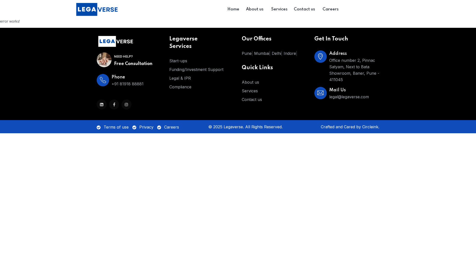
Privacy (146, 127)
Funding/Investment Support (196, 69)
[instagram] (126, 104)
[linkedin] (102, 104)
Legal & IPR (180, 78)
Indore (290, 53)
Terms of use (116, 127)
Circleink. (370, 126)
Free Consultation (133, 64)
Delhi (276, 53)
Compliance (180, 86)
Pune (247, 53)
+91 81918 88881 (128, 83)
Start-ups (178, 60)
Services (250, 90)
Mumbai (261, 53)
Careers (171, 127)
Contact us (252, 99)
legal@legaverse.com (349, 96)
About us (250, 82)
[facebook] (114, 104)
